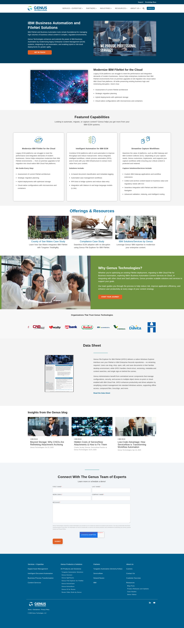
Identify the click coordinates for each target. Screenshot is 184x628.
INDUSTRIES (105, 8)
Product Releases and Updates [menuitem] (138, 588)
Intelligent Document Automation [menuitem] (40, 573)
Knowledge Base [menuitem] (150, 2)
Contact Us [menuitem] (130, 573)
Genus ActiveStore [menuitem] (68, 586)
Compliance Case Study (92, 241)
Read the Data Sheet (101, 393)
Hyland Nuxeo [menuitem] (98, 578)
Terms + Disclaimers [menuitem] (34, 609)
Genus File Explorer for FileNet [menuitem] (72, 580)
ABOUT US (135, 8)
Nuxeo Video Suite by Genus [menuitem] (72, 592)
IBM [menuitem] (94, 582)
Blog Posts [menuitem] (131, 586)
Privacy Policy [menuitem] (45, 609)
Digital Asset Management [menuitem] (38, 569)
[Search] (143, 8)
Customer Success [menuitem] (133, 578)
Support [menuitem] (140, 2)
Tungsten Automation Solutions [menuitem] (72, 572)
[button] (150, 602)
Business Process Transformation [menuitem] (41, 578)
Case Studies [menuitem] (131, 591)
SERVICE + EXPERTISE (72, 8)
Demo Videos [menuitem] (131, 594)
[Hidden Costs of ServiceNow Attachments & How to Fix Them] (92, 426)
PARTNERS (90, 8)
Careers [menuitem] (129, 569)
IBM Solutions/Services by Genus (136, 241)
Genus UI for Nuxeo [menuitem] (68, 589)
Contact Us (151, 8)
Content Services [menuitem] (34, 582)
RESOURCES (120, 8)
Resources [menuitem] (130, 582)
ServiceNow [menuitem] (98, 573)
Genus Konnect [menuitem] (67, 575)
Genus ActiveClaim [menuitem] (68, 583)
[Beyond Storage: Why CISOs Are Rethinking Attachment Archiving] (48, 426)
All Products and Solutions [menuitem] (71, 569)
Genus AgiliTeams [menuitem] (68, 578)
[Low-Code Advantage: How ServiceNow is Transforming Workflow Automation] (135, 426)
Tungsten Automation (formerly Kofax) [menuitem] (107, 569)
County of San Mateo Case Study (48, 241)
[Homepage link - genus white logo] (37, 606)
